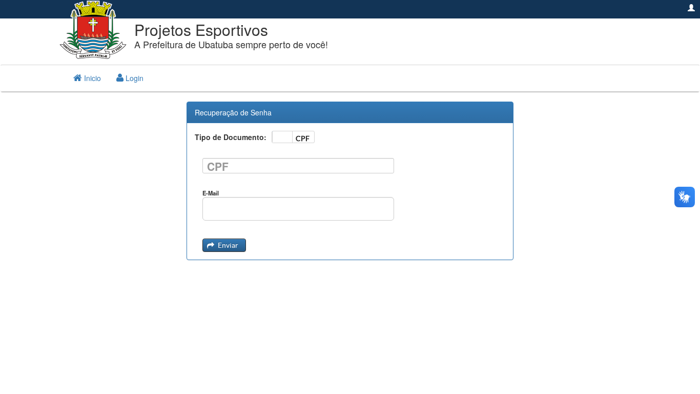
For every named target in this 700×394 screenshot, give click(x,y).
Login (133, 78)
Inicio (91, 78)
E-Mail (210, 193)
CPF (218, 166)
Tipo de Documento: (230, 137)
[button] (224, 245)
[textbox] (298, 165)
